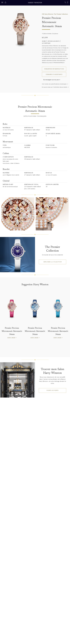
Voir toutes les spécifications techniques (54, 84)
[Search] (65, 2)
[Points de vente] (67, 2)
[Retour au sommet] (66, 635)
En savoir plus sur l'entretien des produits (54, 87)
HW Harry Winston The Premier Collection (55, 14)
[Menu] (2, 2)
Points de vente (53, 390)
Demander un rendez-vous (54, 69)
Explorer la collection (52, 262)
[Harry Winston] (35, 3)
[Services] (6, 2)
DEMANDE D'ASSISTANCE (54, 74)
